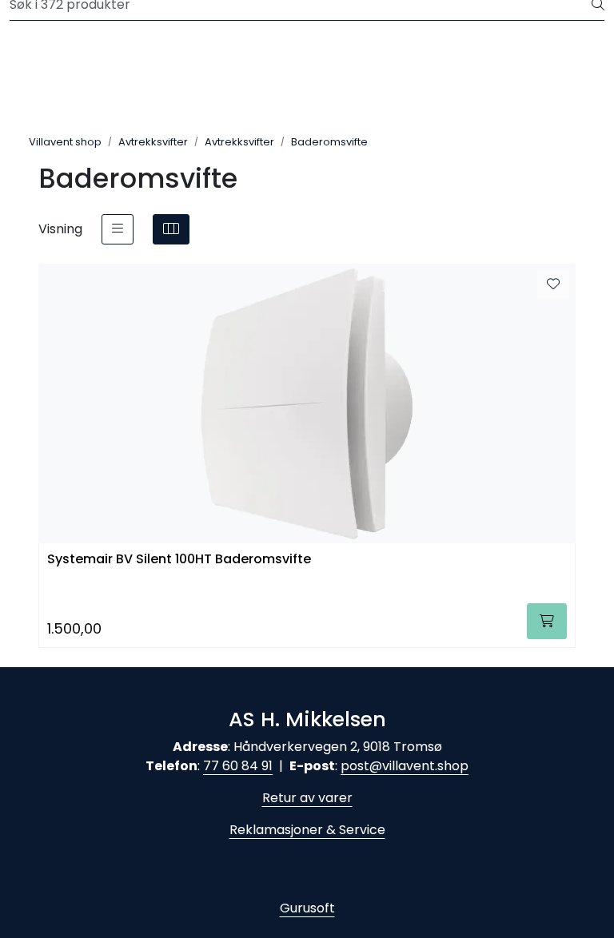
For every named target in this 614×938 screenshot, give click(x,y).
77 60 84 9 (236, 766)
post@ (361, 766)
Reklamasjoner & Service (307, 830)
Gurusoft (307, 908)
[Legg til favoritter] (553, 284)
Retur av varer (307, 798)
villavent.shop (425, 766)
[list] (118, 229)
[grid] (171, 229)
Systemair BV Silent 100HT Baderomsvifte (179, 559)
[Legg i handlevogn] (547, 621)
